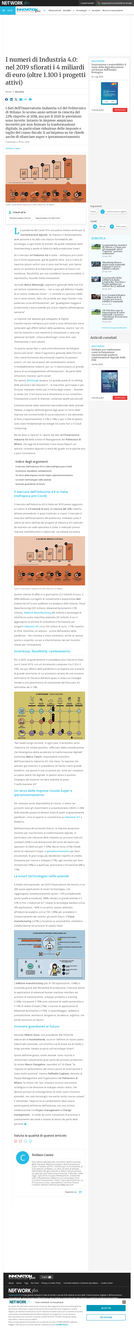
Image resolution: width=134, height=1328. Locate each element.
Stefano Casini (12, 148)
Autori (18, 1283)
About (11, 1283)
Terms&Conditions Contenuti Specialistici (80, 1283)
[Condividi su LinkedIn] (11, 99)
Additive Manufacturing (37, 612)
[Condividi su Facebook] (6, 99)
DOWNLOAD (120, 110)
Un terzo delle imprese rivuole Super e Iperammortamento (44, 475)
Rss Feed (35, 1283)
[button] (8, 10)
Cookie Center (107, 1283)
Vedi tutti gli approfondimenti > (114, 328)
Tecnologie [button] (81, 10)
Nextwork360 (15, 1295)
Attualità (19, 91)
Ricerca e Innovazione (112, 10)
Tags (26, 1283)
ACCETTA (106, 1308)
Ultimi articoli (54, 10)
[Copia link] (25, 99)
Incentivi (96, 10)
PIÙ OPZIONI (106, 1317)
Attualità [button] (67, 10)
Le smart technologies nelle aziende (33, 479)
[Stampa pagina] (30, 99)
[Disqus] (46, 1239)
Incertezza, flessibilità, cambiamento (33, 471)
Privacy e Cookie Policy (51, 1283)
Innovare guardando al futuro (30, 484)
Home (8, 91)
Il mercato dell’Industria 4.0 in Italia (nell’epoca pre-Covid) (43, 466)
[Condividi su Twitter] (16, 99)
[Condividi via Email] (21, 99)
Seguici (45, 1277)
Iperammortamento (58, 851)
